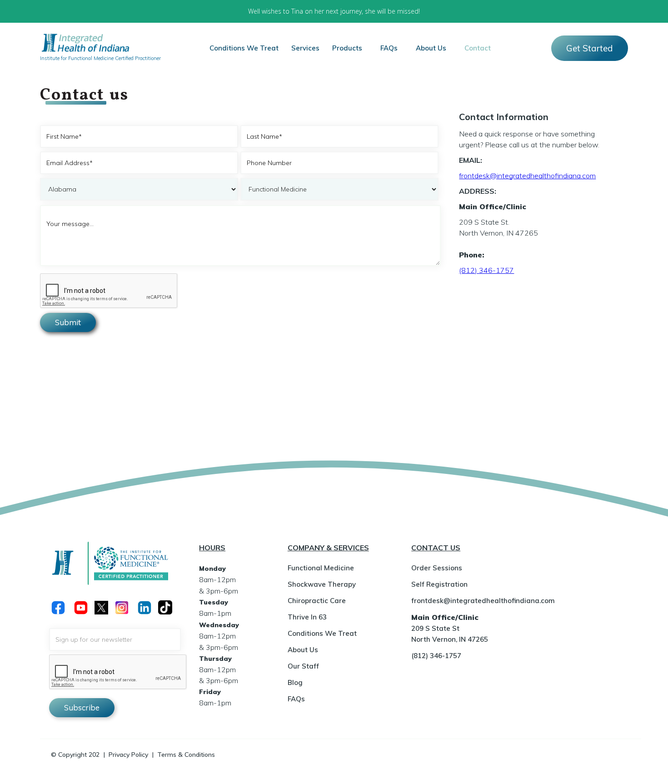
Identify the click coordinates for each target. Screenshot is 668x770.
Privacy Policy (128, 754)
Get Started (589, 48)
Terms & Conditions (186, 754)
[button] (305, 48)
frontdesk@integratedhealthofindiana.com (527, 175)
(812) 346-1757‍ (486, 270)
